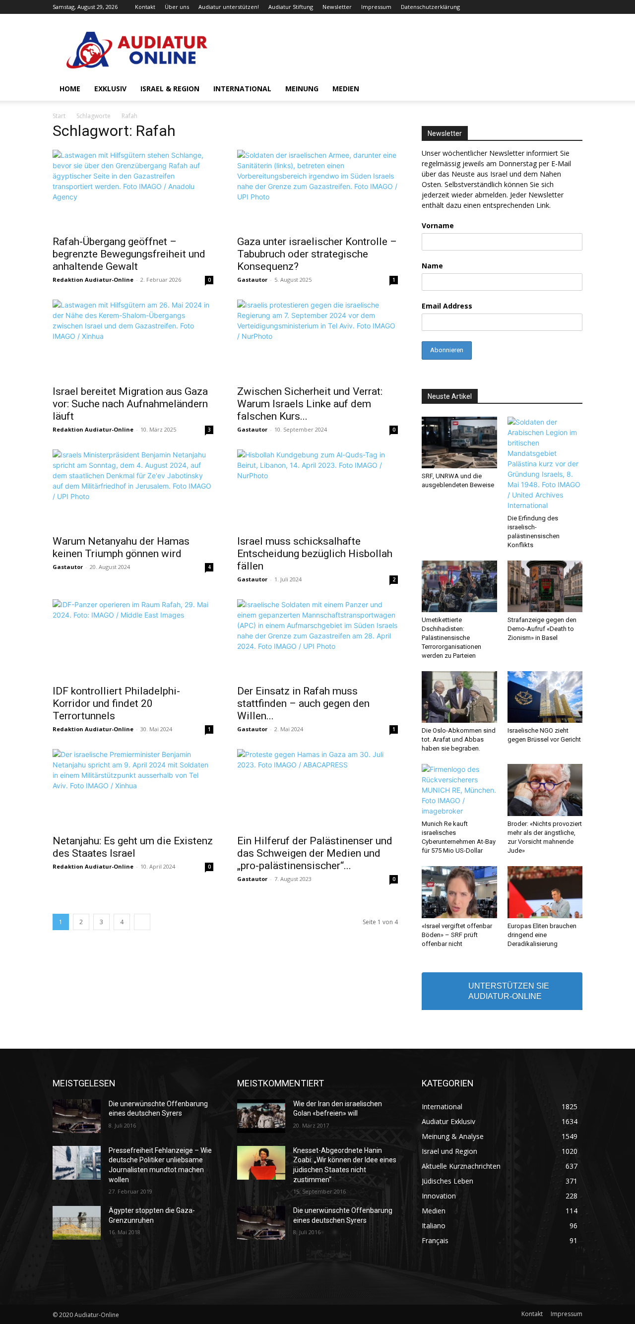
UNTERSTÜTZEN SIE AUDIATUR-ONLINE (508, 991)
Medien (345, 88)
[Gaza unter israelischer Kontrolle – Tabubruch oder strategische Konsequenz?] (317, 189)
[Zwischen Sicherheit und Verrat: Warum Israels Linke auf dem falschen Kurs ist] (317, 339)
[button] (570, 89)
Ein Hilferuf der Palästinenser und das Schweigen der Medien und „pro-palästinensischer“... (314, 853)
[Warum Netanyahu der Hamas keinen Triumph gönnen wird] (133, 489)
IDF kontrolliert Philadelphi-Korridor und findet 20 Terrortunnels (116, 703)
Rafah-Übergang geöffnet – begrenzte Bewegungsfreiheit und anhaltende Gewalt (129, 254)
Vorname (438, 225)
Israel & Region (169, 88)
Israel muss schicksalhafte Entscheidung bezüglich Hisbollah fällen (314, 553)
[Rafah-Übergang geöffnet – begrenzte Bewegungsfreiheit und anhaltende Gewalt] (133, 189)
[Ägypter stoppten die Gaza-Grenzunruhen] (77, 1223)
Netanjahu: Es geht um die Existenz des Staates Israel (133, 847)
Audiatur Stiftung (290, 6)
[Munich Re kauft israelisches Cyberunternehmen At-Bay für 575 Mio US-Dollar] (459, 790)
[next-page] (142, 922)
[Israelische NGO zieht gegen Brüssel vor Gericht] (545, 697)
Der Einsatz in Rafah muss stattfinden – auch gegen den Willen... (303, 703)
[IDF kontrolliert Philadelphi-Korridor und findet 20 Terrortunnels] (133, 639)
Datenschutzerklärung (430, 6)
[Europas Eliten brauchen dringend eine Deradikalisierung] (545, 892)
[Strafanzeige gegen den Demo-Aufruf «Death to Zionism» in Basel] (545, 586)
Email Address (447, 306)
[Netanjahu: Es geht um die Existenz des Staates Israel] (133, 788)
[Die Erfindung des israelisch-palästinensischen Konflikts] (545, 463)
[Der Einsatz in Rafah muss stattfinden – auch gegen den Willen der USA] (317, 639)
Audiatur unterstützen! (228, 6)
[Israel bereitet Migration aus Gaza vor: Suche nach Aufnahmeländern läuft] (133, 339)
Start (59, 116)
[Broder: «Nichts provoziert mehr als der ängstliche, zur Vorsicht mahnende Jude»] (545, 790)
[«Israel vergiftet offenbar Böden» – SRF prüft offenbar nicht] (459, 892)
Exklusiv (110, 88)
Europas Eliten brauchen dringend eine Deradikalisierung (542, 934)
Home (70, 88)
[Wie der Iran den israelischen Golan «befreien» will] (261, 1116)
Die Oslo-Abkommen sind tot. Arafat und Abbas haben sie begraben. (459, 739)
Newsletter (337, 6)
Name (432, 265)
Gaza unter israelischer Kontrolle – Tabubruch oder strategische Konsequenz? (317, 254)
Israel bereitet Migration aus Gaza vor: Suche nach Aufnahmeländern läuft (130, 403)
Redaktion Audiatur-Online (93, 279)
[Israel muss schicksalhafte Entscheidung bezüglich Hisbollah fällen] (317, 489)
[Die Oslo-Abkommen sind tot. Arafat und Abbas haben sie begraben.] (459, 697)
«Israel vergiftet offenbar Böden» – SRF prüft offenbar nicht (457, 934)
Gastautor (252, 279)
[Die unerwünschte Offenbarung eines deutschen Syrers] (77, 1116)
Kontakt (145, 6)
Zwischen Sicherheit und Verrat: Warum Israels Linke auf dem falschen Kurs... (309, 403)
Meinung (301, 88)
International (242, 88)
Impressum (376, 6)
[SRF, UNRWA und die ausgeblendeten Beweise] (459, 442)
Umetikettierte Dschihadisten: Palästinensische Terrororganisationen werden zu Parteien (451, 637)
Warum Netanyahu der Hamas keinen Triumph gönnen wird (121, 547)
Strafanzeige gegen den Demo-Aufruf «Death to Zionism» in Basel (542, 628)
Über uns (177, 6)
